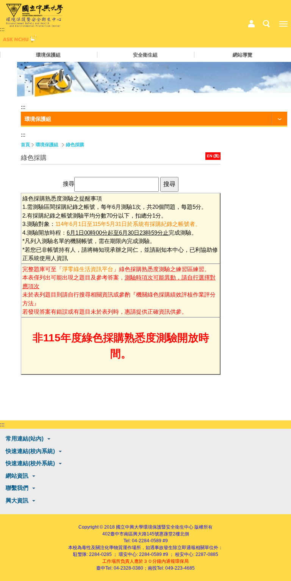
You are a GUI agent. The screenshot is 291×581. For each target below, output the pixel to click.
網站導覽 (242, 55)
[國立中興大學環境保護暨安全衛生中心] (34, 15)
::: (2, 29)
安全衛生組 (145, 55)
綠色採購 (75, 144)
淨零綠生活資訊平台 (87, 269)
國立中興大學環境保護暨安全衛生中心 (154, 527)
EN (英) (213, 156)
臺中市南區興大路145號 (134, 534)
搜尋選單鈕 (266, 24)
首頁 (25, 144)
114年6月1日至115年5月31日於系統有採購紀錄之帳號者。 (128, 224)
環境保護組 (48, 55)
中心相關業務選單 (251, 24)
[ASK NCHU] (19, 40)
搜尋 (68, 183)
